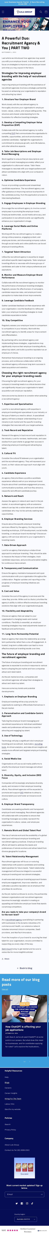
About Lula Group (12, 1145)
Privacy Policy (10, 1130)
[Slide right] (29, 1061)
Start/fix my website (13, 1109)
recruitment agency (14, 920)
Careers (8, 1088)
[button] (3, 11)
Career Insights (11, 1093)
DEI (21, 793)
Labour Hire (9, 1104)
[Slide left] (19, 1061)
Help (6, 1077)
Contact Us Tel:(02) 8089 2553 (17, 1150)
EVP (13, 133)
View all (5, 989)
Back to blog (26, 968)
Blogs (7, 1082)
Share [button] (7, 959)
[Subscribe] (41, 1194)
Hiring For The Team (13, 1099)
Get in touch (7, 949)
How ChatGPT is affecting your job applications (23, 1028)
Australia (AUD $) (23, 1219)
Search (8, 1124)
